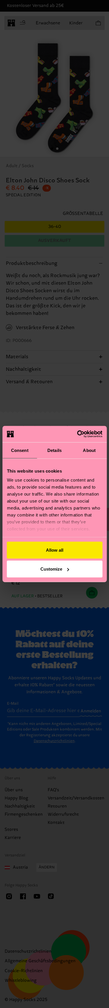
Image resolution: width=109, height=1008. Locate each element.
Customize (51, 569)
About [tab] (89, 450)
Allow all (54, 549)
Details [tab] (54, 450)
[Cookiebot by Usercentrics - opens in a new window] (77, 434)
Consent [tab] (19, 450)
